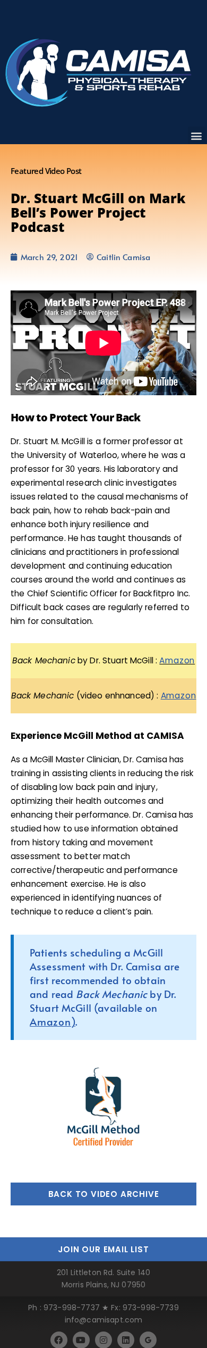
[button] (196, 135)
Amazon (177, 660)
